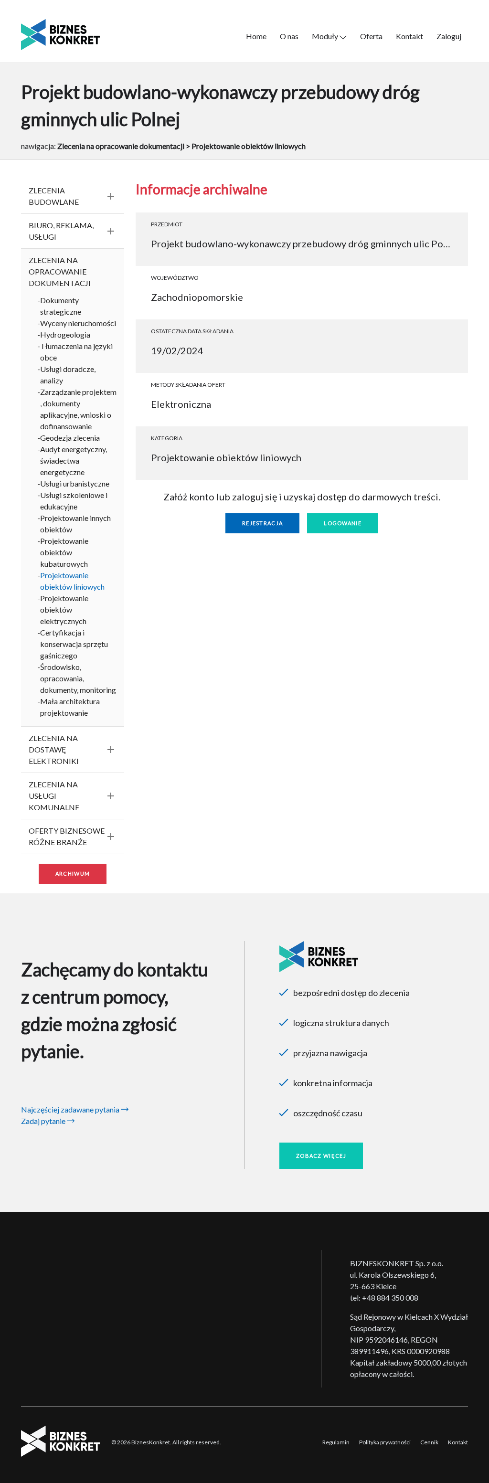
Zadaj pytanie (44, 1120)
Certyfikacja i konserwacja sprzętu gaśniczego (74, 644)
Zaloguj (448, 36)
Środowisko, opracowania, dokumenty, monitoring (78, 678)
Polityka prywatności (385, 1442)
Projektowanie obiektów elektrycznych (64, 609)
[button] (72, 196)
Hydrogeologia (65, 334)
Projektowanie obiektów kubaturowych (64, 552)
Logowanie (342, 523)
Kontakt (409, 36)
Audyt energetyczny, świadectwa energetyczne (73, 461)
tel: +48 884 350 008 (384, 1297)
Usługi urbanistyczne (74, 483)
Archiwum (72, 873)
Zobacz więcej (321, 1156)
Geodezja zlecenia (70, 437)
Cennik (429, 1442)
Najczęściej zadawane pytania (71, 1109)
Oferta (371, 36)
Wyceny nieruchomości (78, 323)
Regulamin (336, 1442)
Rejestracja (262, 523)
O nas (289, 36)
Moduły (326, 36)
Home (256, 36)
